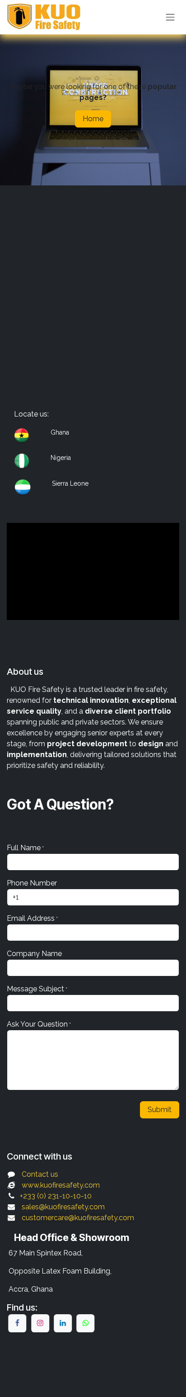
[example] (85, 1323)
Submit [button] (160, 1109)
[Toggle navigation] (170, 17)
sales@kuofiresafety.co (60, 1207)
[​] (17, 1323)
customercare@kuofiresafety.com (78, 1217)
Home (93, 118)
